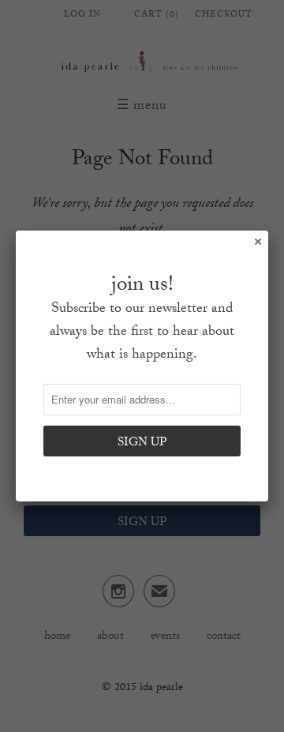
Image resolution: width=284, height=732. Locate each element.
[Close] (257, 241)
